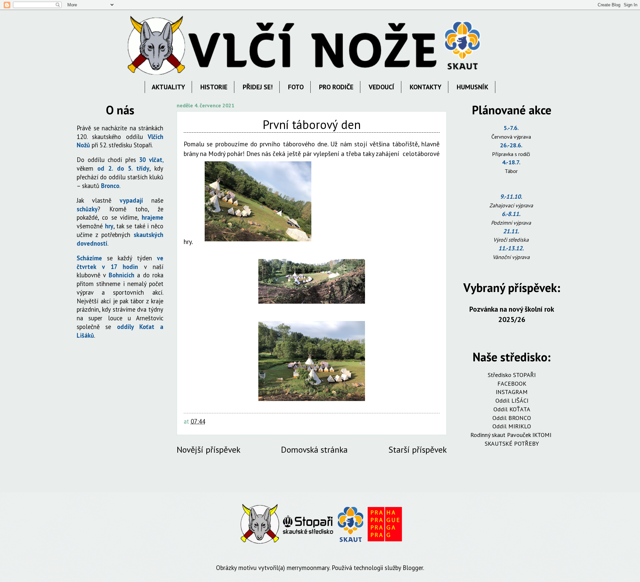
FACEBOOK (511, 383)
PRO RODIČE (336, 87)
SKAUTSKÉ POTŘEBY (512, 443)
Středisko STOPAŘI (512, 375)
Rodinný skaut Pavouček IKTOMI (511, 435)
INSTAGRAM (512, 392)
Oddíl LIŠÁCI (511, 400)
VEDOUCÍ (381, 87)
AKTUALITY (168, 87)
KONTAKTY (425, 87)
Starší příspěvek (417, 449)
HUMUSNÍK (472, 87)
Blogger (413, 568)
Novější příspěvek (208, 449)
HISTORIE (213, 87)
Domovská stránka (314, 449)
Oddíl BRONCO (511, 418)
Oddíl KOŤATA (511, 409)
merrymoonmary (308, 568)
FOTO (296, 87)
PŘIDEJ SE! (258, 87)
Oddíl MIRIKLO (511, 426)
